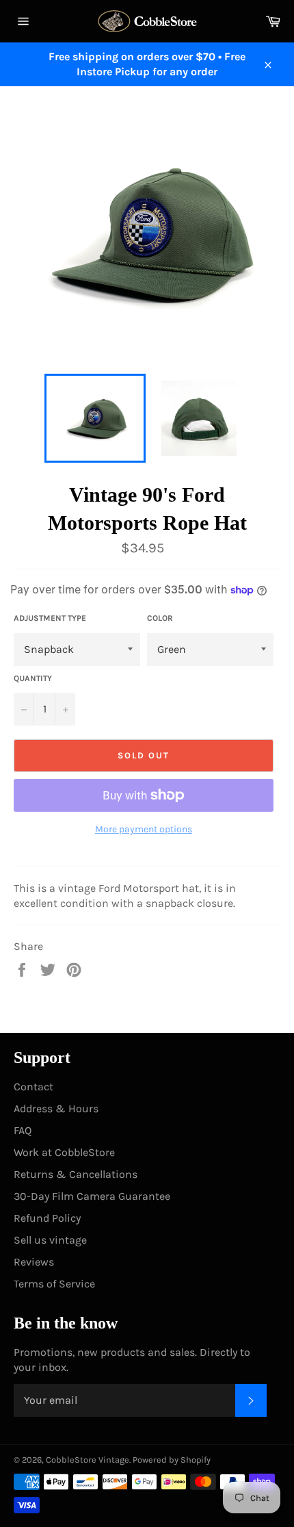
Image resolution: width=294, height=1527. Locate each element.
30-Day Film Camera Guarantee (92, 1196)
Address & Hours (56, 1108)
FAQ (22, 1130)
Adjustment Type (50, 618)
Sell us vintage (50, 1239)
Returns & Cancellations (75, 1174)
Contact (33, 1086)
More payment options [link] (143, 829)
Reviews (34, 1261)
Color (160, 618)
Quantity (33, 678)
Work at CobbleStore (64, 1152)
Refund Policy (47, 1217)
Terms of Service (54, 1283)
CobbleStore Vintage (87, 1459)
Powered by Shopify (172, 1459)
